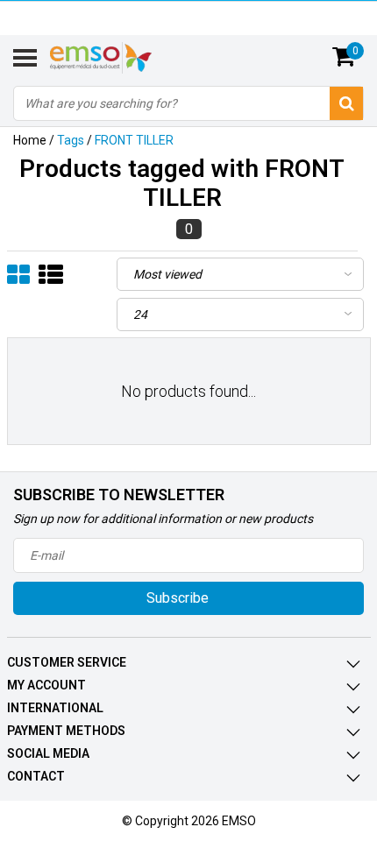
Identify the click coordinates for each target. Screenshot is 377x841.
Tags (70, 140)
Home (29, 140)
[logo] (122, 58)
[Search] (346, 103)
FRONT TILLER (134, 140)
